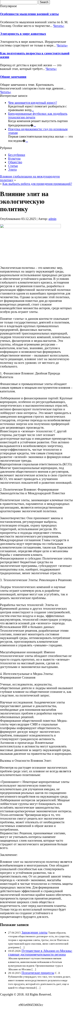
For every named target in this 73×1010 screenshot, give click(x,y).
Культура (14, 158)
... (32, 110)
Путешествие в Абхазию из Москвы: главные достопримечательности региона (40, 952)
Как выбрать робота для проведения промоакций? (37, 183)
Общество (15, 162)
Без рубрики (16, 155)
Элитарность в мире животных (23, 33)
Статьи (13, 166)
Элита (12, 169)
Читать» (58, 26)
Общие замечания (13, 76)
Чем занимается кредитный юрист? (32, 102)
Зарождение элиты (34, 932)
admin (52, 219)
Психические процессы (37, 973)
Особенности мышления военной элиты (29, 14)
